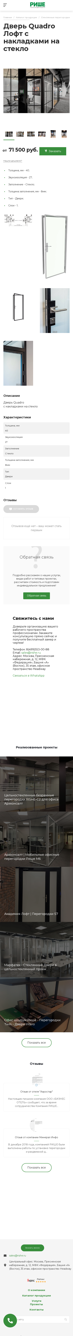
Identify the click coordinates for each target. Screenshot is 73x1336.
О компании (36, 1290)
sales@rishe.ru (31, 652)
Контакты (37, 1309)
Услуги (36, 1300)
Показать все (36, 1042)
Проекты (36, 1304)
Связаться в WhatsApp (28, 675)
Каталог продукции (36, 1295)
